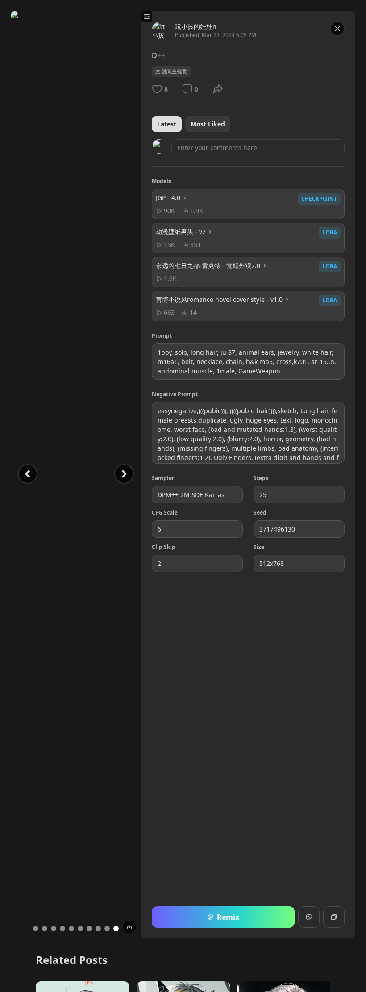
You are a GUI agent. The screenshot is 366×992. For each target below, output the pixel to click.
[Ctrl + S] (129, 927)
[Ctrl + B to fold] (147, 16)
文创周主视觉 (171, 71)
